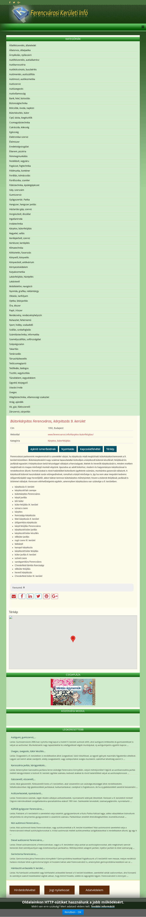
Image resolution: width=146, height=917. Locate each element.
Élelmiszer (14, 141)
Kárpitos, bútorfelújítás (20, 228)
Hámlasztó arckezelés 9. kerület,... (28, 868)
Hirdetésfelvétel (24, 890)
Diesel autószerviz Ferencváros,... (27, 840)
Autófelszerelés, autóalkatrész (24, 59)
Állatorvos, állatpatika (20, 50)
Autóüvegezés (16, 88)
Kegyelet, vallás (17, 233)
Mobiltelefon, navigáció (20, 286)
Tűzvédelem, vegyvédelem (22, 377)
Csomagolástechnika (19, 122)
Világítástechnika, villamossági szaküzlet (29, 397)
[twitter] (14, 2)
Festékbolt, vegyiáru (19, 161)
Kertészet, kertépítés (19, 242)
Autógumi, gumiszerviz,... (23, 737)
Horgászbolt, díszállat (20, 214)
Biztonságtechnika (18, 103)
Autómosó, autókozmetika (22, 79)
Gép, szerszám (16, 189)
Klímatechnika (16, 247)
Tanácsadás (15, 353)
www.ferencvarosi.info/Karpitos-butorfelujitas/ (70, 434)
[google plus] (18, 2)
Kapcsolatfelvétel (90, 449)
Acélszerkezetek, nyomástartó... (27, 793)
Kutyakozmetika (17, 271)
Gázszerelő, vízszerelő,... (23, 779)
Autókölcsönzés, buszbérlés (23, 69)
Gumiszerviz (15, 194)
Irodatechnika (16, 223)
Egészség (14, 132)
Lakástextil (14, 281)
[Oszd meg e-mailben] (13, 596)
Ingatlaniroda (15, 218)
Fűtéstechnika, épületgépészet (24, 185)
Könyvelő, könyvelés (19, 257)
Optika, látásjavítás (18, 300)
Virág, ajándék (16, 401)
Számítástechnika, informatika (24, 334)
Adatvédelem (94, 890)
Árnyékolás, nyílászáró (20, 55)
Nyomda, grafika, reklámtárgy (24, 291)
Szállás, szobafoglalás (20, 329)
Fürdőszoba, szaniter (19, 180)
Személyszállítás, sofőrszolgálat (25, 339)
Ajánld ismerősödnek (43, 449)
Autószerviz (15, 83)
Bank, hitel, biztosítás (19, 98)
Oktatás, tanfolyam (18, 295)
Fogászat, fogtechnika (20, 165)
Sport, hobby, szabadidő (21, 324)
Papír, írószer (15, 310)
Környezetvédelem (18, 267)
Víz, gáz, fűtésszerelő (19, 406)
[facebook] (10, 2)
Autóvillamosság (17, 93)
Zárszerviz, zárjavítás (19, 411)
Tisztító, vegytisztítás (19, 373)
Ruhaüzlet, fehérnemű (20, 320)
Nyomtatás (67, 449)
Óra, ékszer (15, 305)
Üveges (13, 392)
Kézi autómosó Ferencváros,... (26, 823)
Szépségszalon (16, 344)
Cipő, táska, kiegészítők (20, 117)
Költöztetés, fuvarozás (20, 252)
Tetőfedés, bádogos (19, 368)
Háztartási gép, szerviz (20, 209)
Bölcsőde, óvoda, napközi (21, 108)
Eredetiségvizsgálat (19, 146)
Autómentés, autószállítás (22, 74)
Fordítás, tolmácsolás (19, 175)
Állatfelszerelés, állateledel (22, 45)
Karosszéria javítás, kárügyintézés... (28, 765)
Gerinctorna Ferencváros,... (24, 854)
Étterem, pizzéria (17, 151)
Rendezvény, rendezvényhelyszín (25, 315)
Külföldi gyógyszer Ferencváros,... (27, 808)
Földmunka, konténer (19, 170)
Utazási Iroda (15, 387)
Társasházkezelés (18, 358)
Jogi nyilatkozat (59, 890)
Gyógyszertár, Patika (19, 199)
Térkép (110, 449)
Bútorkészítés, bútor (19, 112)
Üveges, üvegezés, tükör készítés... (28, 751)
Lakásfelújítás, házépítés (21, 276)
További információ (103, 906)
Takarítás (13, 348)
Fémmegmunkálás (18, 156)
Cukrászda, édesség (19, 127)
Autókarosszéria (17, 64)
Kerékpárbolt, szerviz (19, 238)
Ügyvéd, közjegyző (18, 382)
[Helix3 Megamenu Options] (142, 27)
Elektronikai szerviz (18, 136)
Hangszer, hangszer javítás (22, 204)
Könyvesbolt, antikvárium (21, 262)
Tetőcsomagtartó (17, 363)
